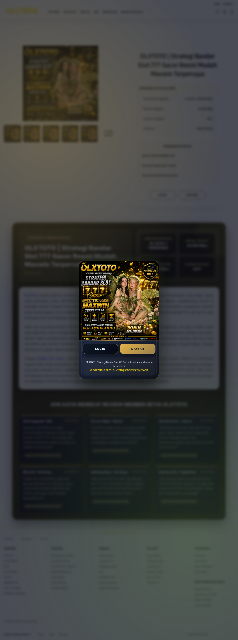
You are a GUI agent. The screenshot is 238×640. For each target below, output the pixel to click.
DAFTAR (137, 348)
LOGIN (100, 348)
